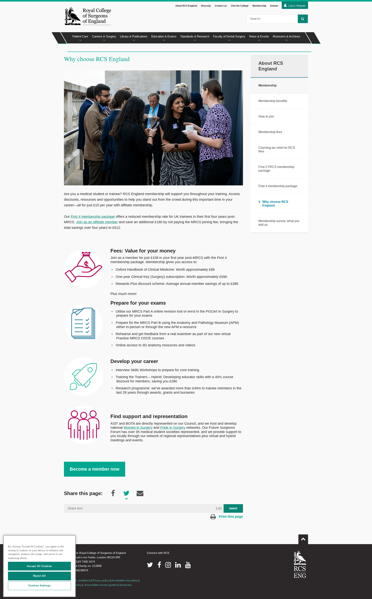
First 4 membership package (93, 217)
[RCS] (300, 564)
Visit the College (240, 5)
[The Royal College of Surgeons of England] (88, 16)
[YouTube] (188, 565)
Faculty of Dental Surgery (229, 36)
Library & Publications (133, 36)
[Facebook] (159, 565)
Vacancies (125, 584)
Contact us (221, 5)
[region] (39, 566)
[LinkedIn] (178, 565)
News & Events (259, 36)
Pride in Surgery (172, 428)
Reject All (39, 575)
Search (303, 19)
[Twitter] (150, 565)
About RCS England (186, 5)
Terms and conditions (77, 580)
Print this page (230, 517)
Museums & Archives (286, 36)
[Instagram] (168, 565)
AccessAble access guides (100, 584)
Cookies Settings (39, 585)
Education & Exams (164, 36)
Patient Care (80, 36)
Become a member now (94, 469)
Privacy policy (100, 580)
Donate (274, 5)
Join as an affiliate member (97, 222)
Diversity (206, 5)
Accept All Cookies (39, 566)
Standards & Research (194, 36)
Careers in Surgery (104, 36)
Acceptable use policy (124, 580)
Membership (259, 5)
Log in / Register (297, 5)
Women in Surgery (138, 428)
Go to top (303, 539)
